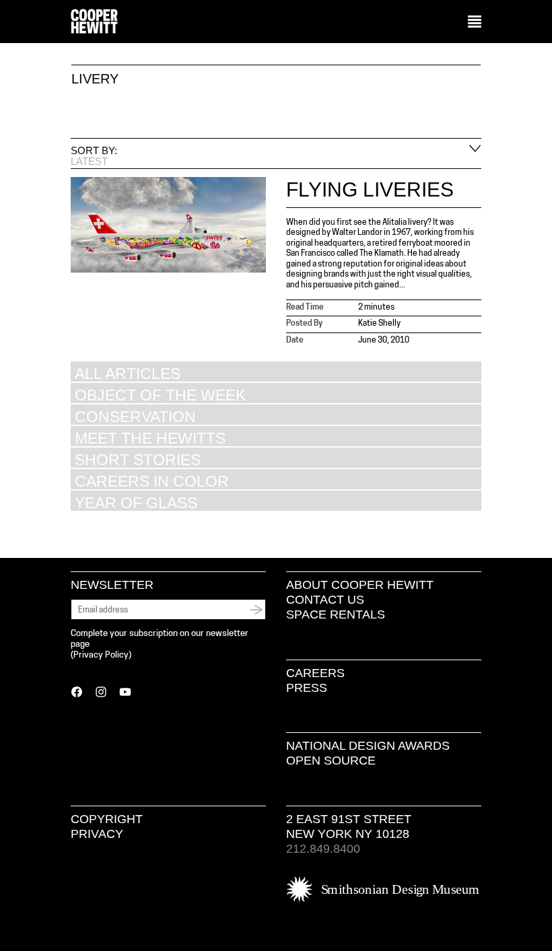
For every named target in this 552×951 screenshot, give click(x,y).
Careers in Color (152, 480)
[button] (474, 22)
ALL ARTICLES (127, 373)
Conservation (135, 416)
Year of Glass (136, 502)
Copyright (107, 819)
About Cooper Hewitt (360, 585)
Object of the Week (160, 394)
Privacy (97, 834)
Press (306, 688)
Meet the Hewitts (150, 437)
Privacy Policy (101, 655)
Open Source (331, 760)
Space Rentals (335, 614)
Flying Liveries (370, 189)
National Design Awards (368, 745)
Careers (315, 673)
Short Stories (138, 459)
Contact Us (325, 599)
